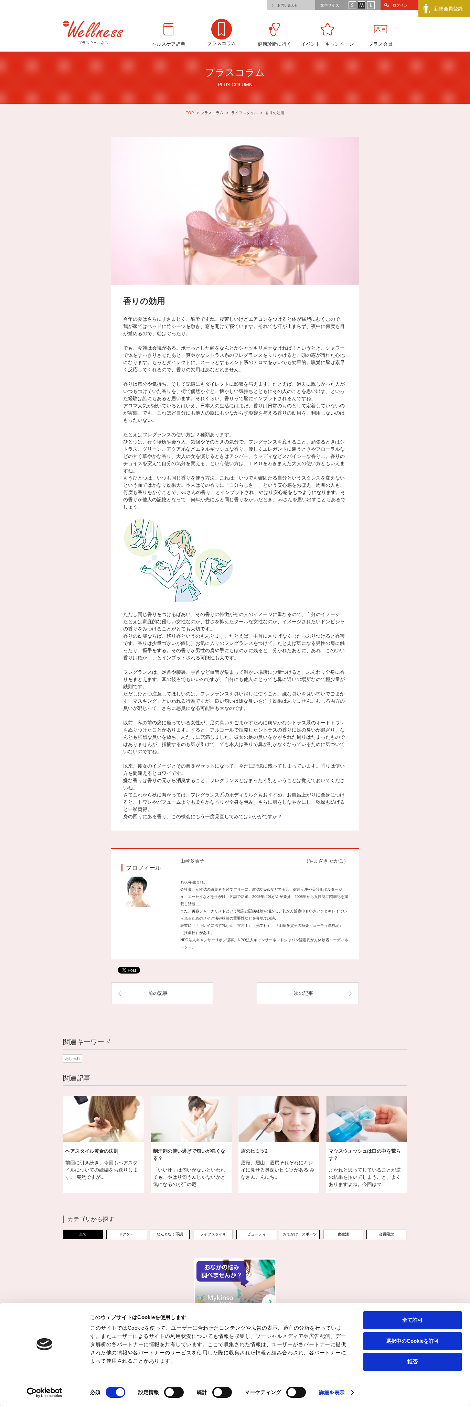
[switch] (174, 1392)
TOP (190, 113)
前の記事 (158, 993)
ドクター (126, 1234)
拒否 (412, 1361)
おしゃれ (72, 1058)
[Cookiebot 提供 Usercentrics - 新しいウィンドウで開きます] (44, 1392)
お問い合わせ (287, 5)
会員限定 (386, 1234)
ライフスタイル (244, 113)
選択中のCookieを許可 (412, 1341)
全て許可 (412, 1320)
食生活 (343, 1234)
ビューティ (256, 1234)
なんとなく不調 (170, 1234)
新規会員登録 (448, 8)
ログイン (400, 5)
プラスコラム (212, 113)
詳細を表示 (332, 1392)
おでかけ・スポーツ (300, 1234)
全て (83, 1234)
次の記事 (303, 993)
